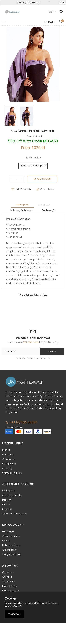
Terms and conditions (14, 513)
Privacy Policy (9, 586)
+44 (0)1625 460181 (22, 422)
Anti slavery (8, 581)
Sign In (5, 540)
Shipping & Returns (21, 210)
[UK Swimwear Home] (12, 12)
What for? (17, 606)
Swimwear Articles (12, 472)
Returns (6, 504)
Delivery (6, 499)
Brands (6, 449)
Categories (8, 459)
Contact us (8, 490)
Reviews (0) (49, 210)
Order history (9, 549)
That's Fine (14, 614)
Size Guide (35, 157)
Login (51, 22)
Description (22, 204)
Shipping (7, 509)
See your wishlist (11, 554)
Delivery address (11, 545)
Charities (7, 576)
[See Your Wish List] (61, 11)
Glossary (7, 468)
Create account (11, 536)
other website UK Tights (43, 400)
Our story (7, 572)
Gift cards (7, 454)
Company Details (11, 495)
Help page (8, 531)
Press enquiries (10, 590)
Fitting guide (9, 463)
